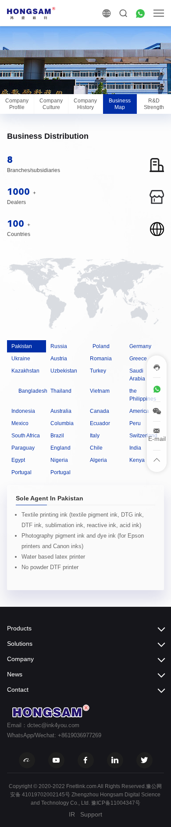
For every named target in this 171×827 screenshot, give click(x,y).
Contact (17, 689)
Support (91, 814)
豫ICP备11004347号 (115, 803)
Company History (85, 104)
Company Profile (16, 104)
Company (20, 658)
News (14, 674)
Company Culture (51, 104)
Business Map (120, 104)
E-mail (157, 438)
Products (19, 628)
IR (72, 814)
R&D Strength (154, 104)
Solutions (19, 643)
